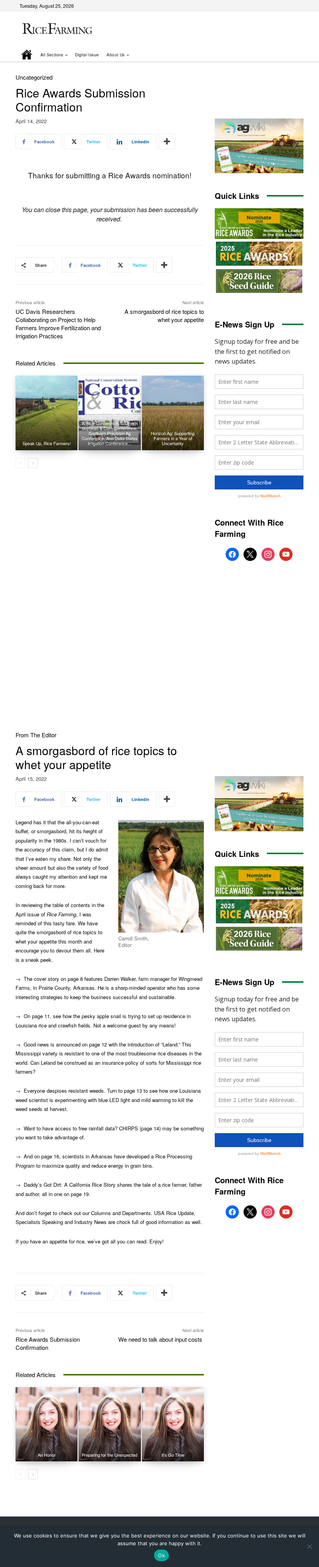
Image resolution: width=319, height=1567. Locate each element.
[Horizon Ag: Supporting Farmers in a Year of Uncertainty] (173, 413)
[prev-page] (20, 463)
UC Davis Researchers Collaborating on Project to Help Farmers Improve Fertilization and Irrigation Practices (58, 323)
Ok (161, 1555)
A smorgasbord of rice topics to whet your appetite (164, 315)
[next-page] (33, 463)
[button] (287, 54)
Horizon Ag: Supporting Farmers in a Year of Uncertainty (173, 438)
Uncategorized (34, 77)
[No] (309, 1546)
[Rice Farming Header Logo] (56, 29)
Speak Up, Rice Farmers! (47, 443)
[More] (167, 141)
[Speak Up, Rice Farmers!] (46, 413)
